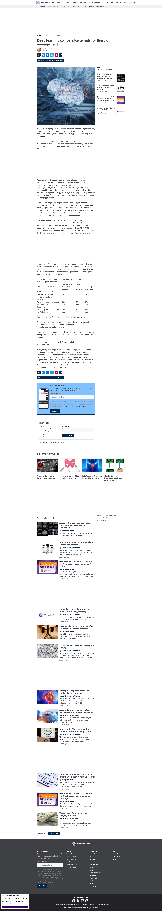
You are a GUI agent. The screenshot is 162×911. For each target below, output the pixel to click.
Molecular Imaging (65, 474)
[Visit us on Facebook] (73, 900)
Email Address (55, 393)
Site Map (101, 904)
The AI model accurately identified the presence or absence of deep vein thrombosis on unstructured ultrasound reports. (76, 784)
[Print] (38, 55)
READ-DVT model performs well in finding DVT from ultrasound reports (77, 775)
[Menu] (134, 2)
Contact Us (93, 904)
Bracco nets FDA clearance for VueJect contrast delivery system (75, 730)
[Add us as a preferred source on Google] (60, 55)
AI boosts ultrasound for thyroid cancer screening (46, 477)
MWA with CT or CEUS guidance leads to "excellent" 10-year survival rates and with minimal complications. (74, 636)
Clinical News (42, 36)
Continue (68, 435)
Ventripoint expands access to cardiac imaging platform (74, 692)
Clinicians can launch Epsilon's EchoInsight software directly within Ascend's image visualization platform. (75, 720)
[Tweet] (52, 55)
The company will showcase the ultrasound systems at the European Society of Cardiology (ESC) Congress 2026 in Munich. (76, 552)
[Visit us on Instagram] (86, 900)
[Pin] (56, 55)
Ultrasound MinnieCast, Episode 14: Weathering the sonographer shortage (75, 796)
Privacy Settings (68, 904)
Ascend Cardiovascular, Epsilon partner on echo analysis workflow (76, 711)
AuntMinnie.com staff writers (70, 548)
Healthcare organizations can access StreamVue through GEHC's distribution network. (76, 618)
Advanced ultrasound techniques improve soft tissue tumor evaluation (105, 76)
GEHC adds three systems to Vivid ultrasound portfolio (105, 87)
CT (105, 474)
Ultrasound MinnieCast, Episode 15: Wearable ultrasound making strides (106, 98)
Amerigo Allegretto (67, 530)
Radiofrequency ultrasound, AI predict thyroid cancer (92, 477)
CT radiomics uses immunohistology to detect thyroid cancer (114, 478)
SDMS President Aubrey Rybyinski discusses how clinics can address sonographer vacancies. (76, 805)
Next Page (54, 833)
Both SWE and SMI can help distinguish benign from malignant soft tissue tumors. (76, 534)
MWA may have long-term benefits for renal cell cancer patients (76, 627)
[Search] (130, 2)
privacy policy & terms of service (75, 406)
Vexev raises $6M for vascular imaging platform (73, 814)
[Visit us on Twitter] (78, 900)
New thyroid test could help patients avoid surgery (69, 477)
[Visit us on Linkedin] (82, 900)
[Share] (43, 55)
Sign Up (55, 411)
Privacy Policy (57, 904)
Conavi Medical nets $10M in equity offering (76, 646)
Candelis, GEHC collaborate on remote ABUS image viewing (106, 110)
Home (107, 904)
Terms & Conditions (81, 904)
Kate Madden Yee (47, 49)
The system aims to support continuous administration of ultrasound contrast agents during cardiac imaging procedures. (75, 739)
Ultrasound (55, 36)
